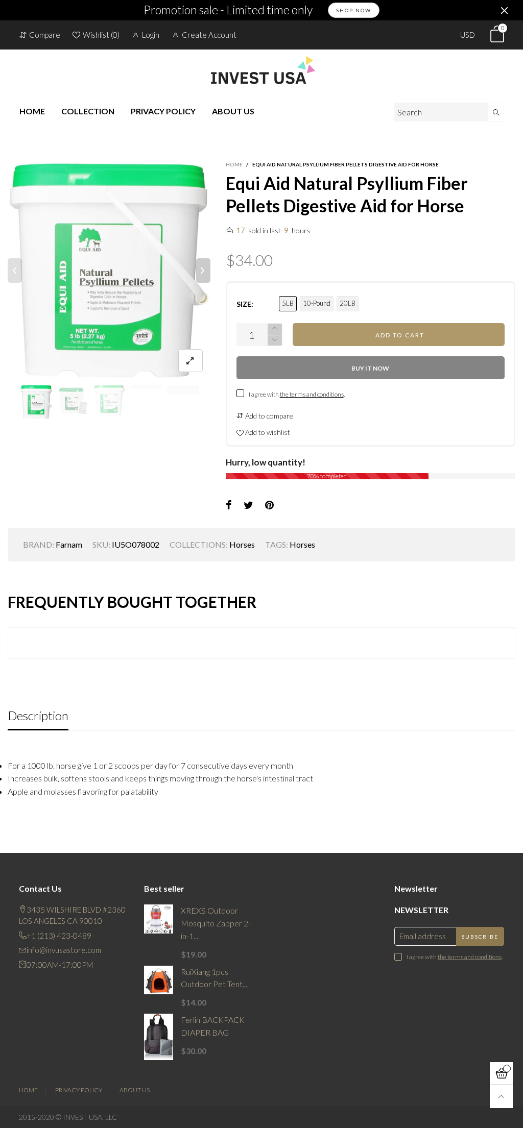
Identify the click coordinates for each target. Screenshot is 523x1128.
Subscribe (480, 937)
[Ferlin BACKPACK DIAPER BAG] (158, 1037)
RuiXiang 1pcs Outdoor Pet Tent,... (215, 978)
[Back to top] (501, 1096)
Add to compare (268, 415)
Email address (422, 936)
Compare (44, 34)
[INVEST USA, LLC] (261, 70)
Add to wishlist (267, 432)
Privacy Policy (78, 1090)
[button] (15, 270)
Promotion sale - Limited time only (228, 10)
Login (150, 34)
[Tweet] (248, 505)
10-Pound (316, 303)
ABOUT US (233, 111)
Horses (242, 544)
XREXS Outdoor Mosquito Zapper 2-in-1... (216, 923)
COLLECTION (87, 111)
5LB (288, 303)
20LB (347, 303)
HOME (32, 111)
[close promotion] (504, 10)
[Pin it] (269, 505)
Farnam (69, 544)
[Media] (190, 360)
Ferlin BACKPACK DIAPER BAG (213, 1026)
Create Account (209, 34)
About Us (135, 1090)
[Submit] (496, 112)
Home (28, 1090)
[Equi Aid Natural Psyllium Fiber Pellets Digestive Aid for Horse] (109, 270)
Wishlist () (101, 34)
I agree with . (297, 394)
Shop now (353, 10)
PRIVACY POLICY (163, 111)
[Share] (229, 505)
